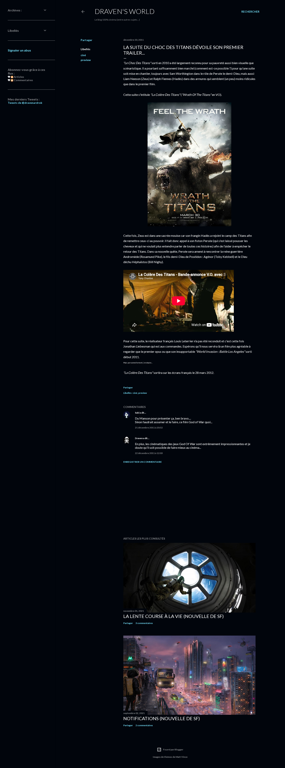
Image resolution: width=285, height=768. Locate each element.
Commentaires (23, 80)
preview (86, 60)
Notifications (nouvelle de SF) (161, 718)
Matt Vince (181, 756)
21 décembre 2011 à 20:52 (149, 427)
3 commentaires (144, 623)
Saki (137, 412)
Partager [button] (86, 40)
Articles (18, 76)
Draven (139, 438)
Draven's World (125, 11)
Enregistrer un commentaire (142, 461)
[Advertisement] (189, 500)
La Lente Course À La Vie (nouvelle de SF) (173, 616)
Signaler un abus (19, 50)
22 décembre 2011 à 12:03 (149, 453)
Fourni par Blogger (173, 749)
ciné (83, 55)
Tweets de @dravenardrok (25, 102)
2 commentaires (144, 725)
